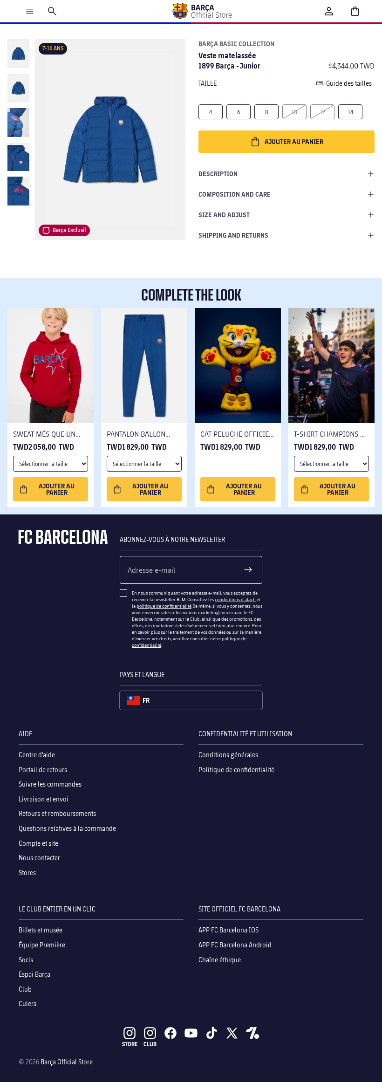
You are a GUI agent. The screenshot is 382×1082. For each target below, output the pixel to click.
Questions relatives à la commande (67, 828)
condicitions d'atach (235, 599)
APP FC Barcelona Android (235, 945)
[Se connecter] (328, 11)
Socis (26, 959)
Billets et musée (40, 930)
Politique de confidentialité (236, 769)
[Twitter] (232, 1033)
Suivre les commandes (50, 784)
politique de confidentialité (163, 606)
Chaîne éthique (219, 959)
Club (25, 989)
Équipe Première (42, 945)
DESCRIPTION (218, 174)
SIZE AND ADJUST (224, 215)
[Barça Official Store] (202, 11)
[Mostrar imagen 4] (18, 157)
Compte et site (38, 843)
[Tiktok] (211, 1033)
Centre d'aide (37, 755)
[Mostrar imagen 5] (18, 191)
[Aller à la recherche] (52, 11)
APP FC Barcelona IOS (228, 930)
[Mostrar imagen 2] (18, 88)
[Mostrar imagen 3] (18, 122)
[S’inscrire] (248, 570)
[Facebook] (170, 1033)
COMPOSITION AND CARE (234, 194)
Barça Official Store (67, 1062)
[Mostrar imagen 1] (18, 53)
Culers (27, 1003)
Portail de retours (43, 769)
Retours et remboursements (57, 813)
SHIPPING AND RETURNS (233, 235)
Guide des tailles (349, 83)
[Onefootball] (252, 1033)
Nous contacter (39, 858)
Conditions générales (228, 755)
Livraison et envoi (43, 798)
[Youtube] (191, 1033)
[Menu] (30, 11)
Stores (27, 872)
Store (129, 1044)
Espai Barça (34, 974)
